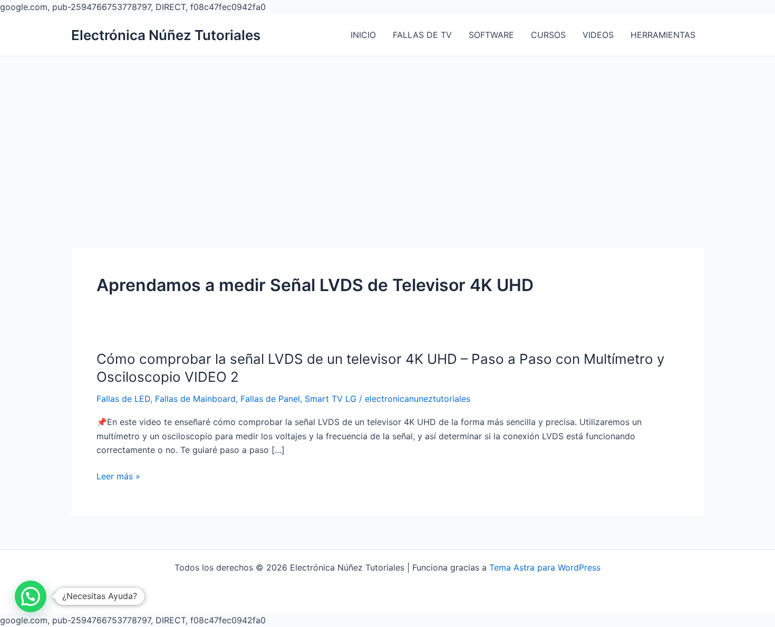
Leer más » (118, 476)
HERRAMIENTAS (663, 35)
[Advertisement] (387, 135)
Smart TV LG (330, 398)
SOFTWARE (491, 35)
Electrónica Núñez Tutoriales (165, 35)
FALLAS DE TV (422, 35)
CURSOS (548, 35)
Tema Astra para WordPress (544, 567)
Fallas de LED (123, 398)
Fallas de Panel (270, 398)
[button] (30, 596)
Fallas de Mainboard (195, 398)
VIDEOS (598, 35)
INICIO (363, 35)
